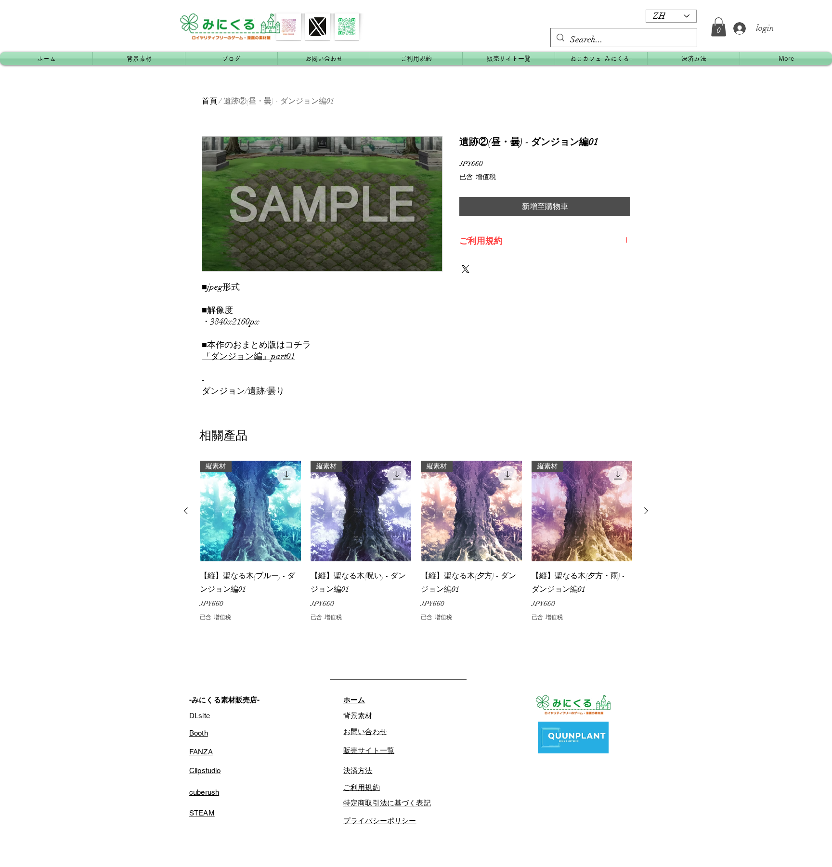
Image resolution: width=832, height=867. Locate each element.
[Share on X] (465, 269)
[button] (719, 26)
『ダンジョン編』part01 (248, 356)
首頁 (209, 101)
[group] (416, 541)
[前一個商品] (186, 511)
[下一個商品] (646, 511)
